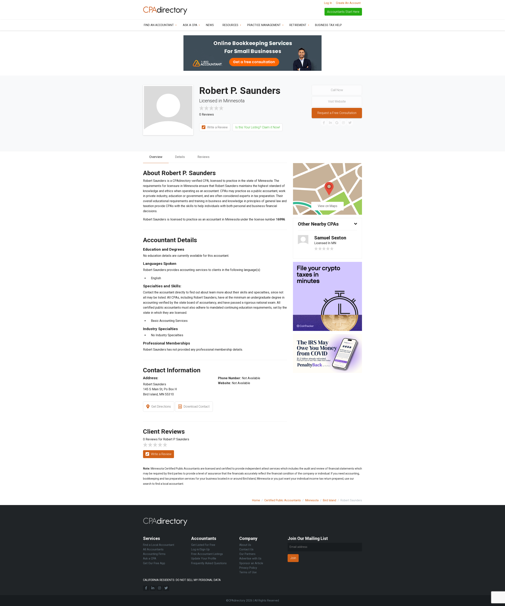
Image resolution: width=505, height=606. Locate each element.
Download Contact (196, 406)
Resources (230, 25)
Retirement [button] (297, 25)
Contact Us (246, 549)
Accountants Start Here (343, 12)
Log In (328, 3)
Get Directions (161, 406)
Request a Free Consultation (336, 113)
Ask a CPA (190, 25)
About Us (245, 545)
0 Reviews (206, 114)
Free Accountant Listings (207, 554)
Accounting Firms (154, 554)
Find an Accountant (159, 25)
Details (180, 157)
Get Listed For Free (203, 545)
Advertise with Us (250, 558)
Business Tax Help (328, 25)
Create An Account (348, 3)
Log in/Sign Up (200, 549)
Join (293, 558)
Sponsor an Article (251, 563)
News (210, 25)
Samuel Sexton (330, 238)
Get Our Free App (154, 563)
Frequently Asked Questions (209, 563)
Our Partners (247, 554)
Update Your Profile (203, 558)
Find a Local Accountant (158, 545)
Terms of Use (248, 572)
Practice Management (264, 25)
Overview (155, 157)
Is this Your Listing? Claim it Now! (257, 127)
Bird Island (329, 500)
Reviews (203, 157)
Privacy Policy (248, 568)
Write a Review (217, 127)
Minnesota (312, 500)
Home (256, 500)
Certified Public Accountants (282, 500)
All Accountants (153, 549)
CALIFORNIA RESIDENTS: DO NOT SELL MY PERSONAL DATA (182, 580)
